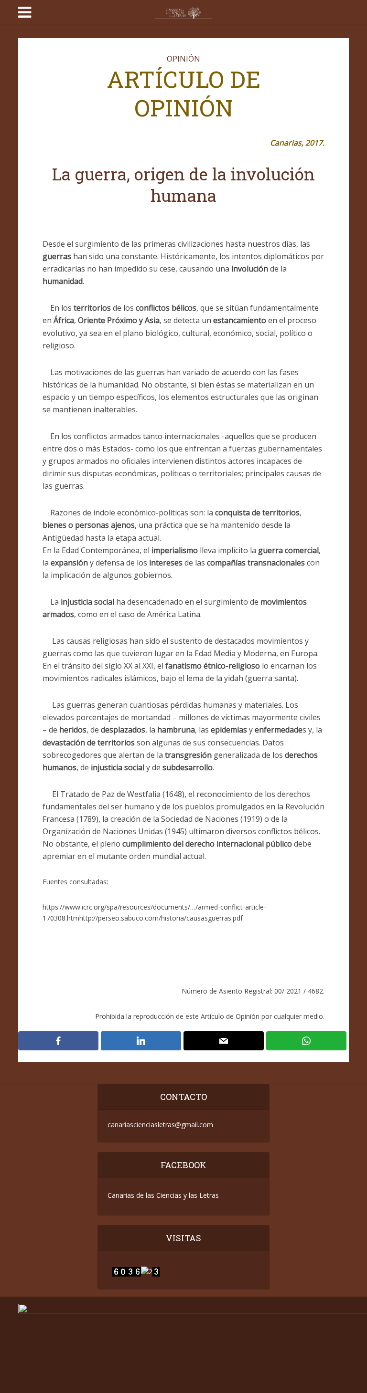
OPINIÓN (183, 58)
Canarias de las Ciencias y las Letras (163, 1195)
